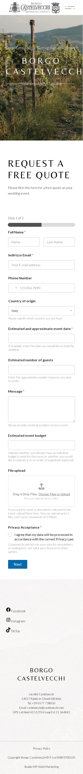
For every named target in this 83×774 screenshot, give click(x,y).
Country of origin (22, 301)
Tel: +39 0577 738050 (41, 703)
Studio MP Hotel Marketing (41, 766)
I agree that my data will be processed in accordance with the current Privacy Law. (44, 536)
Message (16, 391)
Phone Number (20, 278)
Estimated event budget (27, 435)
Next (18, 564)
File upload (16, 470)
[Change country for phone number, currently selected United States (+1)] (13, 287)
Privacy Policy (41, 748)
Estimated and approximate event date (40, 329)
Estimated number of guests (30, 360)
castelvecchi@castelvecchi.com (45, 707)
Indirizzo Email (20, 255)
